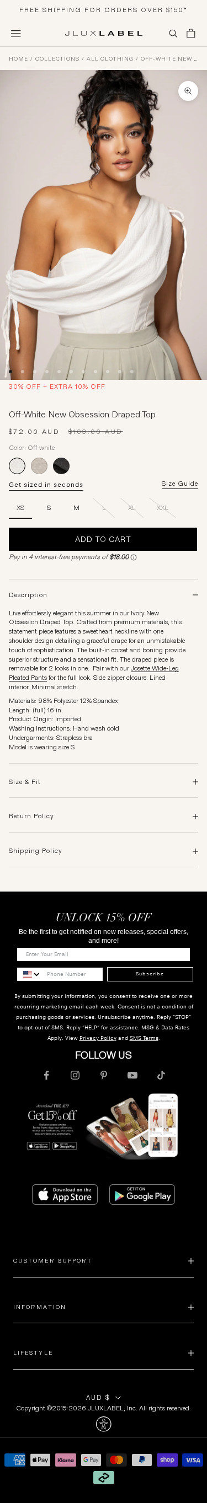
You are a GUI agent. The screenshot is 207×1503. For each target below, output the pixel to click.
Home (18, 59)
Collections (57, 59)
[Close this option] (103, 1424)
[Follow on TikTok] (161, 1075)
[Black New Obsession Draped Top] (61, 466)
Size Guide (180, 483)
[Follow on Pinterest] (103, 1075)
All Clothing (110, 59)
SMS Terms (144, 1038)
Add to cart (103, 539)
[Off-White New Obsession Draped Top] (17, 466)
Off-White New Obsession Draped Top (169, 59)
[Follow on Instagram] (75, 1075)
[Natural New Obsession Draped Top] (39, 466)
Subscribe (150, 973)
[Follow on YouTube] (132, 1075)
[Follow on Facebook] (46, 1075)
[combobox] (29, 974)
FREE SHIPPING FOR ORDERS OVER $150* (103, 10)
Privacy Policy (97, 1038)
